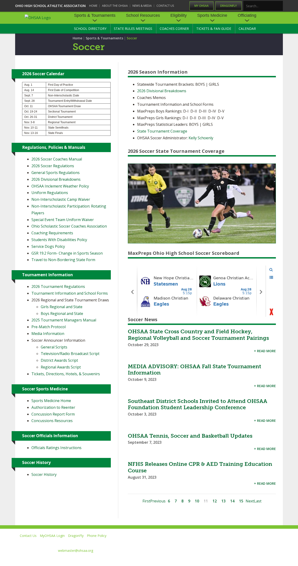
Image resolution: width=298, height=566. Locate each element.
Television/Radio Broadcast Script (70, 353)
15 (241, 501)
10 (197, 501)
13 (223, 501)
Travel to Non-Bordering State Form (63, 259)
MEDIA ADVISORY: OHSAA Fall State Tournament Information (194, 369)
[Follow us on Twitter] (215, 542)
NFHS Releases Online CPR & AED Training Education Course (200, 467)
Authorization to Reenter (53, 407)
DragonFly (228, 6)
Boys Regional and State (62, 313)
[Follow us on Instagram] (257, 542)
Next (250, 501)
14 (232, 501)
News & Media (142, 6)
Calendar (247, 28)
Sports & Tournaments (94, 15)
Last (257, 501)
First (146, 501)
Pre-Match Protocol (48, 326)
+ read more (265, 351)
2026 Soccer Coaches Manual (56, 159)
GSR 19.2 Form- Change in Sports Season (67, 253)
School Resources (143, 15)
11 (206, 501)
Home (93, 6)
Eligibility (178, 15)
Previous (158, 501)
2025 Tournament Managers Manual (63, 320)
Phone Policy (96, 535)
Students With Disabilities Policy (59, 239)
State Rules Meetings (133, 28)
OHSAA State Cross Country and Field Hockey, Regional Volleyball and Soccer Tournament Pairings (198, 334)
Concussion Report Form (53, 414)
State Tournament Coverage (162, 131)
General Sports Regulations (55, 172)
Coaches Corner (174, 28)
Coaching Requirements (52, 232)
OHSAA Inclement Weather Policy (60, 186)
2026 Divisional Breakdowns (161, 90)
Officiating (247, 15)
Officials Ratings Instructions (56, 447)
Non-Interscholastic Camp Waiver (60, 199)
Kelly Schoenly (201, 137)
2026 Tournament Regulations (58, 286)
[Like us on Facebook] (195, 542)
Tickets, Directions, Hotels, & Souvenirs (65, 373)
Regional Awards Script (61, 367)
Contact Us (165, 6)
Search (280, 6)
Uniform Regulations (49, 192)
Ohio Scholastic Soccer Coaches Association (69, 226)
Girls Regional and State (61, 306)
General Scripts (54, 347)
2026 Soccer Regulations (52, 165)
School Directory (90, 28)
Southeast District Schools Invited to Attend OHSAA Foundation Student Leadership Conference (197, 404)
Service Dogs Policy (48, 246)
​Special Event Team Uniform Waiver (62, 219)
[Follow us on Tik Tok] (278, 542)
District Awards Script (59, 360)
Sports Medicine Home (51, 400)
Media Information (47, 333)
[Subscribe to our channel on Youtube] (236, 542)
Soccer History (44, 474)
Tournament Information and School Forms (69, 293)
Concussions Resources (52, 420)
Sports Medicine (212, 15)
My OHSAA (201, 6)
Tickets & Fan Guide (213, 28)
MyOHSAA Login (52, 535)
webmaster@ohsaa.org (75, 550)
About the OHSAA (115, 6)
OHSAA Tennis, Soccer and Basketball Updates (190, 436)
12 (215, 501)
